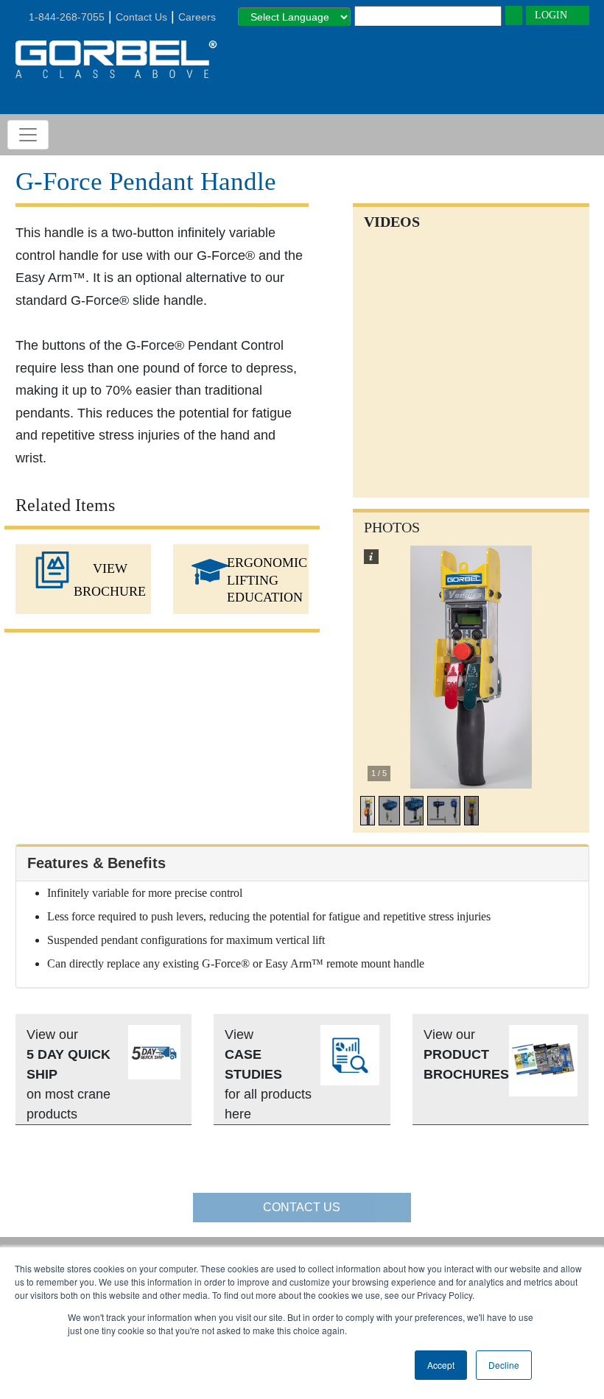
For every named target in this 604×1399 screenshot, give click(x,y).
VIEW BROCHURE (110, 580)
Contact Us (141, 17)
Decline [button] (503, 1365)
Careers (197, 17)
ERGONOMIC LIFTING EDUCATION (267, 580)
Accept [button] (440, 1365)
